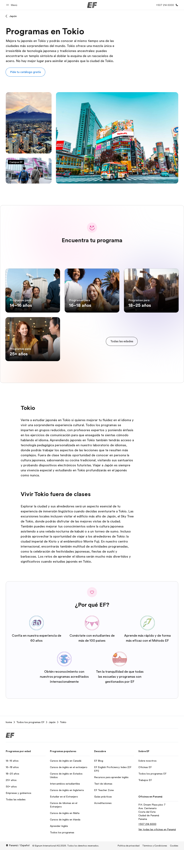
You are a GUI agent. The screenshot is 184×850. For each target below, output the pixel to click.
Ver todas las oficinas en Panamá (157, 829)
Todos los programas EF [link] (30, 722)
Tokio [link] (63, 722)
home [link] (9, 722)
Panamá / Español (19, 845)
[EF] (92, 5)
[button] (12, 5)
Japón (13, 16)
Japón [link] (52, 722)
